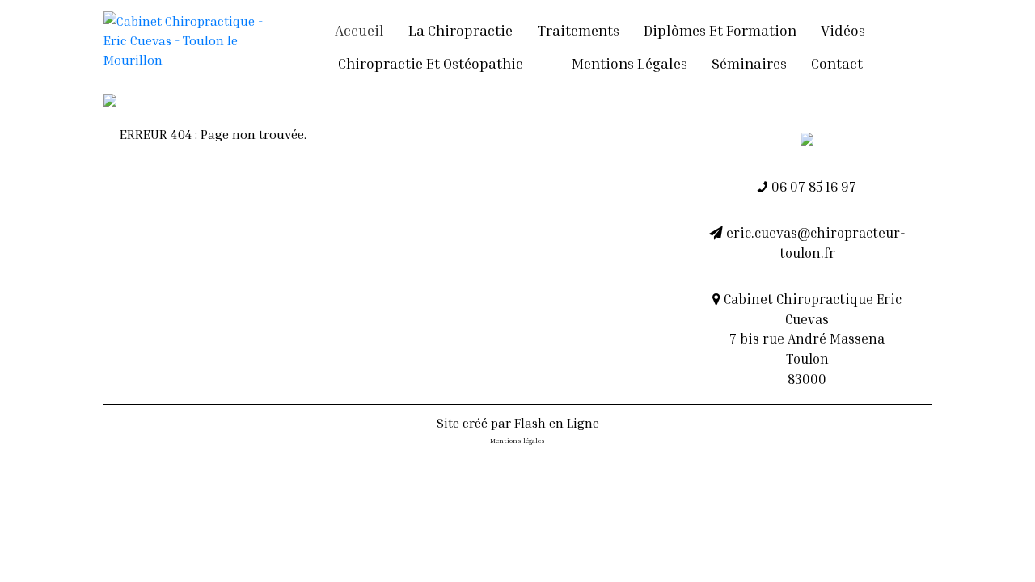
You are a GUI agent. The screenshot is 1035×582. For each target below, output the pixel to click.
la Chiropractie (460, 30)
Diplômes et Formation (720, 30)
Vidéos (843, 30)
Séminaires (749, 63)
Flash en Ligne (556, 423)
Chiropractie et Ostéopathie (430, 63)
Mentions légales (629, 63)
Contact (837, 63)
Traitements (578, 30)
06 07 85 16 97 (812, 187)
